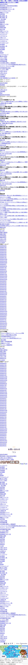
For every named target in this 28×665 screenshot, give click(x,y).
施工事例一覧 (3, 16)
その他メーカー (4, 32)
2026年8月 (3, 246)
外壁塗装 (2, 14)
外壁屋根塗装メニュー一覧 (7, 9)
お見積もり (3, 74)
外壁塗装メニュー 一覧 (6, 514)
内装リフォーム (4, 31)
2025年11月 (3, 261)
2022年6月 (3, 321)
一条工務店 (3, 19)
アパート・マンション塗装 (7, 66)
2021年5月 (3, 328)
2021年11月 (3, 324)
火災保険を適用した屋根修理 (8, 63)
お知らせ (2, 542)
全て (2, 230)
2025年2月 (3, 272)
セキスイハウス (4, 39)
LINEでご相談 (10, 459)
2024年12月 (3, 276)
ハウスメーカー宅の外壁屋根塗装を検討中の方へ (13, 64)
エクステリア (3, 34)
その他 (2, 546)
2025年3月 (3, 271)
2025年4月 (3, 269)
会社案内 (2, 44)
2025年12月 (3, 259)
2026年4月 (3, 252)
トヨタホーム (3, 41)
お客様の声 (3, 510)
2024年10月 (3, 279)
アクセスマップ (4, 54)
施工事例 (2, 482)
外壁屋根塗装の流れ (5, 68)
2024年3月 (3, 288)
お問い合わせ (3, 71)
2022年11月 (3, 313)
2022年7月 (3, 319)
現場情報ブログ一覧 (5, 534)
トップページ (3, 465)
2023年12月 (3, 293)
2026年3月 (3, 254)
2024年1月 (3, 291)
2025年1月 (3, 274)
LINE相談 (2, 76)
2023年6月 (3, 301)
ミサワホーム (3, 36)
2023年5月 (3, 303)
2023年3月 (3, 306)
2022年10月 (3, 314)
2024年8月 (3, 281)
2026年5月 (3, 251)
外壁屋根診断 (3, 61)
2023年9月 (3, 296)
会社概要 (2, 49)
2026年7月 (3, 247)
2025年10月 (3, 262)
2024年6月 (3, 283)
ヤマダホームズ (4, 42)
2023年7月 (3, 299)
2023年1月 (3, 309)
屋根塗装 (2, 22)
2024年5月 (3, 284)
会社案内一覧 (3, 46)
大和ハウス (3, 37)
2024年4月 (3, 286)
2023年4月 (3, 304)
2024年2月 (3, 289)
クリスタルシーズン (5, 10)
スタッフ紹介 (3, 57)
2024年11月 (3, 277)
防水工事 (2, 29)
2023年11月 (3, 294)
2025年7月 (3, 267)
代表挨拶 (2, 47)
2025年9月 (3, 264)
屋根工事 (2, 537)
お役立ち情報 (3, 59)
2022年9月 (3, 316)
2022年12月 (3, 311)
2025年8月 (3, 266)
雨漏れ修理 (3, 27)
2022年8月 (3, 318)
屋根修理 (2, 26)
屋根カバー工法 (4, 12)
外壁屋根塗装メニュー (6, 7)
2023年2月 (3, 308)
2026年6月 (3, 249)
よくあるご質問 (4, 69)
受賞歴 (2, 52)
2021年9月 (3, 326)
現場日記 (2, 544)
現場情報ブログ (4, 532)
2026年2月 (3, 256)
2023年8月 (3, 298)
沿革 (1, 51)
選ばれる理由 (3, 56)
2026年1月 (3, 257)
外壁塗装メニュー (5, 512)
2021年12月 (3, 323)
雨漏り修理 (3, 536)
